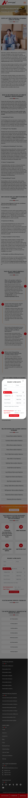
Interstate (16, 412)
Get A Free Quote (14, 415)
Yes (15, 410)
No (18, 410)
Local (21, 412)
